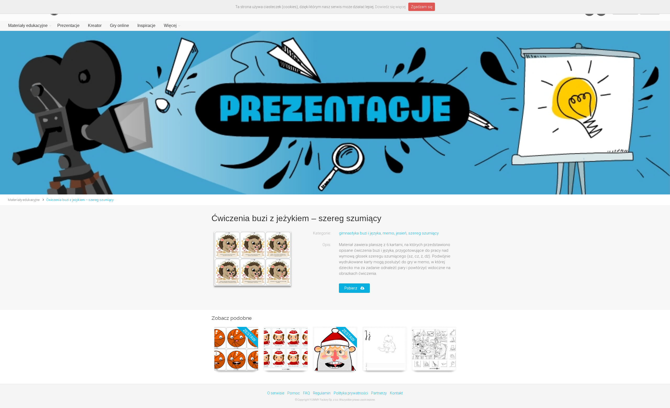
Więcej (170, 25)
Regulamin (322, 393)
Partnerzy (379, 393)
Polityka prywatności (351, 393)
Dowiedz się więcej (390, 7)
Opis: (326, 244)
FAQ (306, 393)
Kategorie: (322, 233)
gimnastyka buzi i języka (360, 233)
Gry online (119, 25)
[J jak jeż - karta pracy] (384, 349)
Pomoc (293, 393)
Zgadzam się (421, 7)
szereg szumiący (423, 233)
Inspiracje (146, 25)
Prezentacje (68, 25)
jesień (401, 233)
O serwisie (275, 393)
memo (388, 233)
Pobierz (352, 288)
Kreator (95, 25)
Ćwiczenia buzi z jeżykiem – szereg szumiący (80, 200)
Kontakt (396, 393)
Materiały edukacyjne (28, 25)
